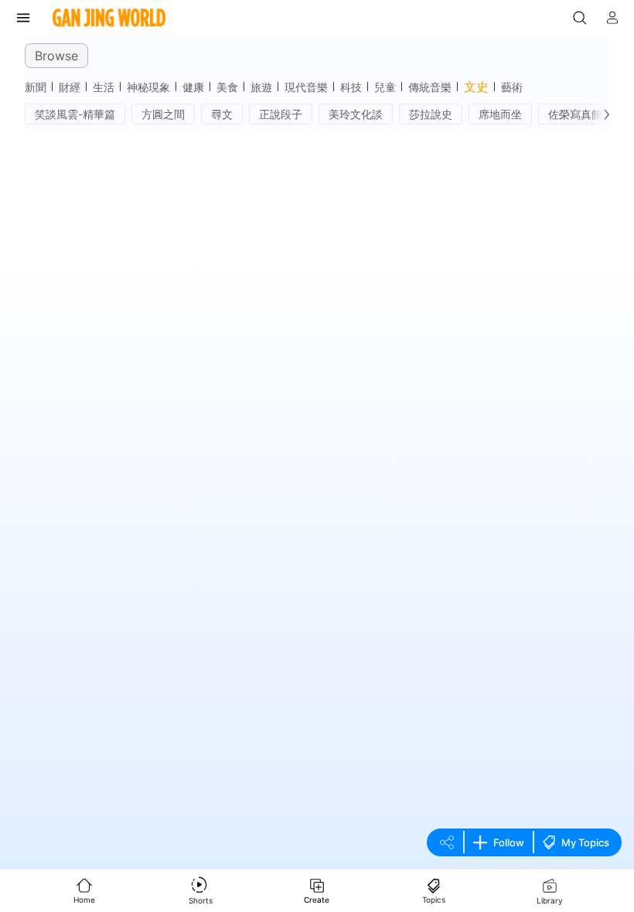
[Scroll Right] (603, 114)
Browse (56, 55)
